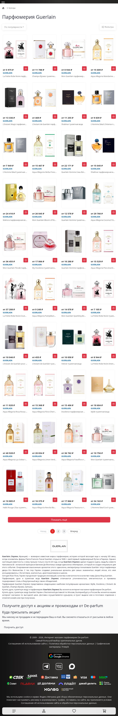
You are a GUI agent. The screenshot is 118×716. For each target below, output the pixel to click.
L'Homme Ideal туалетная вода (15, 172)
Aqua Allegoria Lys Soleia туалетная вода (15, 459)
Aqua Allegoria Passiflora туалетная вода (73, 459)
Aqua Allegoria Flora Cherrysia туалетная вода (44, 411)
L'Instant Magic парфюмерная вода (15, 124)
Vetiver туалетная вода (71, 363)
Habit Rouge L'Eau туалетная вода (15, 507)
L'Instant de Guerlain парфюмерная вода (44, 124)
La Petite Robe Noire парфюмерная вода (15, 76)
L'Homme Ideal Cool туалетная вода (103, 507)
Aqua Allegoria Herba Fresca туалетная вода (44, 172)
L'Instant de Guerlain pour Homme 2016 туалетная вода (15, 363)
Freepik (65, 646)
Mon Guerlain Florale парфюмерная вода (15, 268)
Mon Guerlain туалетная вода (103, 459)
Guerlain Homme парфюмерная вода (73, 268)
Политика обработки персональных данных (71, 643)
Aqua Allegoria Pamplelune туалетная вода (44, 316)
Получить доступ (13, 627)
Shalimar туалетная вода (72, 124)
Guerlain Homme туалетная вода (73, 220)
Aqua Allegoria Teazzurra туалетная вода (73, 507)
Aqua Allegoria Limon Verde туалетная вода (44, 459)
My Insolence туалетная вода (44, 268)
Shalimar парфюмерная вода (103, 172)
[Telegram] (46, 666)
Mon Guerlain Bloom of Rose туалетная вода (44, 220)
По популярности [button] (13, 27)
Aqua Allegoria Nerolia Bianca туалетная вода (44, 507)
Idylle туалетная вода (100, 411)
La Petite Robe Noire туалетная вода (103, 316)
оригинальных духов (71, 640)
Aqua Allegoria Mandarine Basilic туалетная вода (103, 76)
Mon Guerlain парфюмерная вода (73, 76)
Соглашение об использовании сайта (27, 643)
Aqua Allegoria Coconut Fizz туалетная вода (103, 220)
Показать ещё (59, 519)
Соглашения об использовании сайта (40, 703)
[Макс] (72, 666)
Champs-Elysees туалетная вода (44, 76)
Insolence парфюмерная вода (73, 411)
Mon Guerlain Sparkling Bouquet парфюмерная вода (73, 316)
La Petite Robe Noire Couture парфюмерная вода (15, 316)
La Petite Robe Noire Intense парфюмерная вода (103, 363)
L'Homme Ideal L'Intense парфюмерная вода (103, 124)
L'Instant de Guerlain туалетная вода (44, 363)
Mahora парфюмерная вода (15, 220)
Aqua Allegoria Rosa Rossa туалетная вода (15, 411)
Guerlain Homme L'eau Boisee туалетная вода (73, 172)
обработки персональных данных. (79, 703)
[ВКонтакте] (59, 666)
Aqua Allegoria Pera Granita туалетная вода (103, 268)
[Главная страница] (3, 7)
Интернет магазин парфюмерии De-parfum (66, 637)
